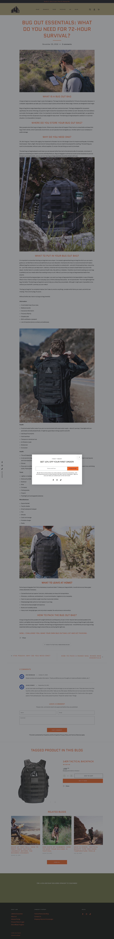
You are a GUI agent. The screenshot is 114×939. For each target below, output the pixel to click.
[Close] (79, 457)
